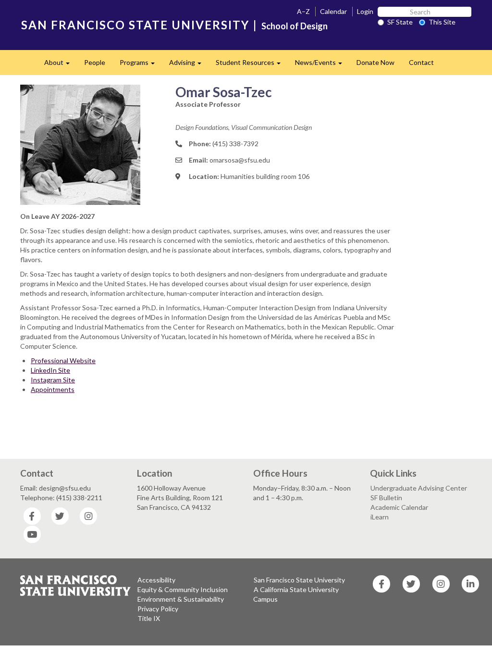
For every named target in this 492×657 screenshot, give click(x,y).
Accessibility (156, 580)
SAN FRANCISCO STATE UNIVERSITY (135, 25)
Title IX (148, 618)
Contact (421, 62)
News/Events (322, 65)
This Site (442, 22)
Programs (141, 65)
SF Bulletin (386, 497)
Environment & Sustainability (180, 599)
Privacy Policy (157, 609)
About (60, 65)
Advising (189, 65)
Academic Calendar (399, 507)
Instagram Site (53, 380)
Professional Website (63, 360)
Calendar (333, 11)
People (94, 62)
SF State (400, 22)
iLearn (379, 517)
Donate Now (375, 62)
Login (365, 11)
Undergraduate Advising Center (418, 488)
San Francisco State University (299, 580)
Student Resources (252, 65)
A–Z (303, 11)
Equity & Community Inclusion (182, 589)
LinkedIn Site (50, 370)
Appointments (52, 389)
